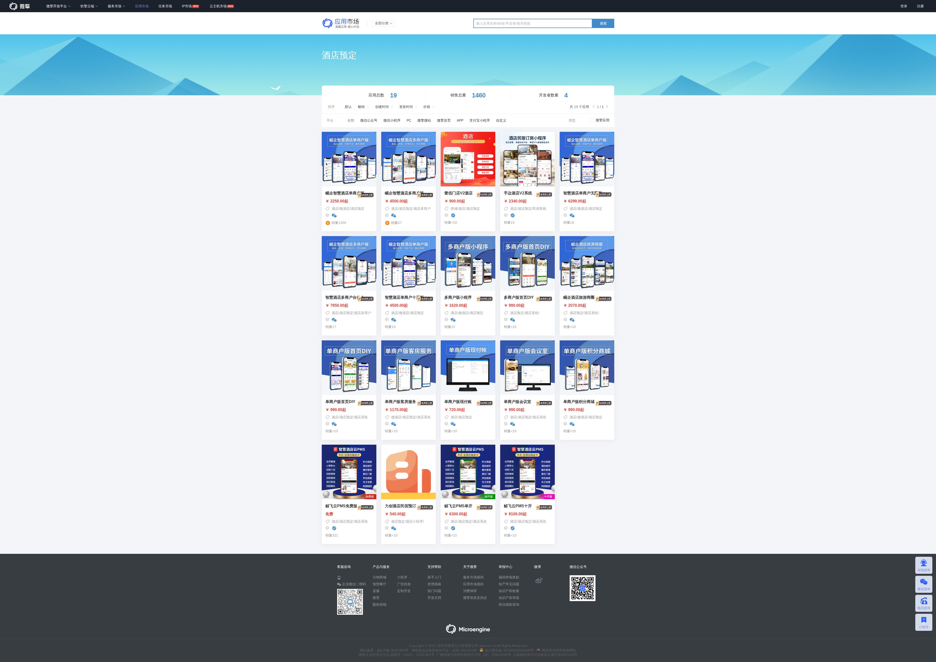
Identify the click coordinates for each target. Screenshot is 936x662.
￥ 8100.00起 (515, 514)
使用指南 (434, 584)
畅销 (361, 106)
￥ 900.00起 (454, 201)
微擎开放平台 (57, 6)
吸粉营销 (379, 604)
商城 (454, 208)
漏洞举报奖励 (509, 577)
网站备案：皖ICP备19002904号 (384, 650)
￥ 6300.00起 (455, 514)
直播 (376, 591)
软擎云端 (87, 6)
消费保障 (470, 591)
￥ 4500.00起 (396, 201)
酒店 (335, 208)
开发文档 (434, 598)
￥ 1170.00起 (396, 410)
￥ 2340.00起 (515, 201)
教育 (376, 598)
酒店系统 (531, 313)
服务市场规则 (473, 577)
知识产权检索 (509, 591)
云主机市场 (218, 6)
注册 (920, 6)
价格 (426, 106)
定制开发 (404, 591)
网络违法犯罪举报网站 (558, 650)
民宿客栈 (539, 208)
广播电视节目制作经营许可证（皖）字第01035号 (473, 655)
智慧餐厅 (379, 584)
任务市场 (165, 6)
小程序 (402, 577)
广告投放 (404, 584)
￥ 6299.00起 (574, 201)
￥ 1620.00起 (455, 305)
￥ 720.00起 (454, 410)
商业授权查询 (509, 604)
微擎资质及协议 (475, 598)
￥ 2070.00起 (574, 305)
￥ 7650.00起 (336, 305)
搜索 (603, 23)
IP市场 (187, 6)
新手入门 (434, 577)
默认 (348, 106)
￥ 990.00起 (514, 305)
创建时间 (382, 106)
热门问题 (434, 591)
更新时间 (406, 106)
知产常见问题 (509, 584)
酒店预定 (357, 208)
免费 (329, 514)
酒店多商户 (422, 208)
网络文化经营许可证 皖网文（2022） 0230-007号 (397, 655)
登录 (903, 6)
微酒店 (345, 208)
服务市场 (115, 6)
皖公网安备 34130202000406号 (508, 650)
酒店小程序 (414, 521)
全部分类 (382, 23)
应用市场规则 (473, 584)
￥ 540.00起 (395, 514)
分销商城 (379, 577)
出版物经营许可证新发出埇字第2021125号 (544, 655)
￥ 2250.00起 (336, 201)
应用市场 (142, 6)
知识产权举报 (509, 598)
